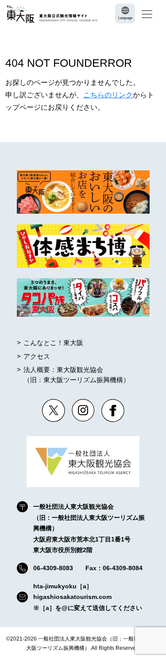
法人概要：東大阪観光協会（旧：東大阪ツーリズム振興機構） (76, 375)
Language (125, 18)
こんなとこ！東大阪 (53, 342)
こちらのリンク (108, 95)
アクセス (36, 356)
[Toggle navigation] (147, 14)
